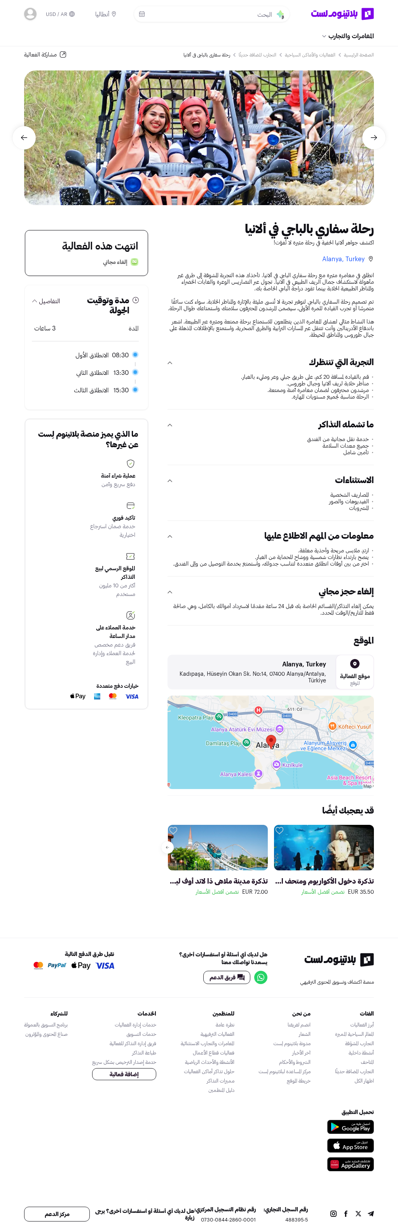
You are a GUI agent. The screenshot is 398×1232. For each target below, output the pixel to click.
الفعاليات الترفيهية (217, 1034)
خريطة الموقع (299, 1080)
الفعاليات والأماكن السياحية (310, 54)
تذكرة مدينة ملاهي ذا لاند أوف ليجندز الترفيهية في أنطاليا (218, 881)
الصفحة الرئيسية (359, 54)
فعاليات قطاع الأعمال (213, 1052)
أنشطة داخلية (361, 1052)
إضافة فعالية (124, 1074)
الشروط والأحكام (295, 1062)
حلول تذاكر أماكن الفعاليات (209, 1071)
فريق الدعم (222, 977)
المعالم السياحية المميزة (354, 1034)
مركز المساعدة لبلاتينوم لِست (284, 1071)
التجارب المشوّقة (359, 1043)
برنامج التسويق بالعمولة (46, 1024)
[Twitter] (358, 1214)
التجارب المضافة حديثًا (257, 54)
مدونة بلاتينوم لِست (292, 1043)
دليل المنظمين (221, 1090)
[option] (199, 137)
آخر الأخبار (301, 1052)
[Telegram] (371, 1214)
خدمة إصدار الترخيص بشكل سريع (124, 1062)
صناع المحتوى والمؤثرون (46, 1034)
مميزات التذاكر (220, 1080)
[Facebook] (346, 1214)
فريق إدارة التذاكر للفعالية (133, 1043)
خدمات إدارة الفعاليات (135, 1024)
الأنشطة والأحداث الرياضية (209, 1062)
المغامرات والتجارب (351, 35)
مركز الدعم (57, 1214)
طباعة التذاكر (144, 1052)
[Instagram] (333, 1214)
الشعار (305, 1034)
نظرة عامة (225, 1024)
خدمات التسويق (141, 1034)
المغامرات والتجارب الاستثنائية (207, 1043)
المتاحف (367, 1062)
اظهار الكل (364, 1080)
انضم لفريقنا (299, 1024)
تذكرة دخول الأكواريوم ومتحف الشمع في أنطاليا (324, 881)
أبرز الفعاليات (362, 1024)
